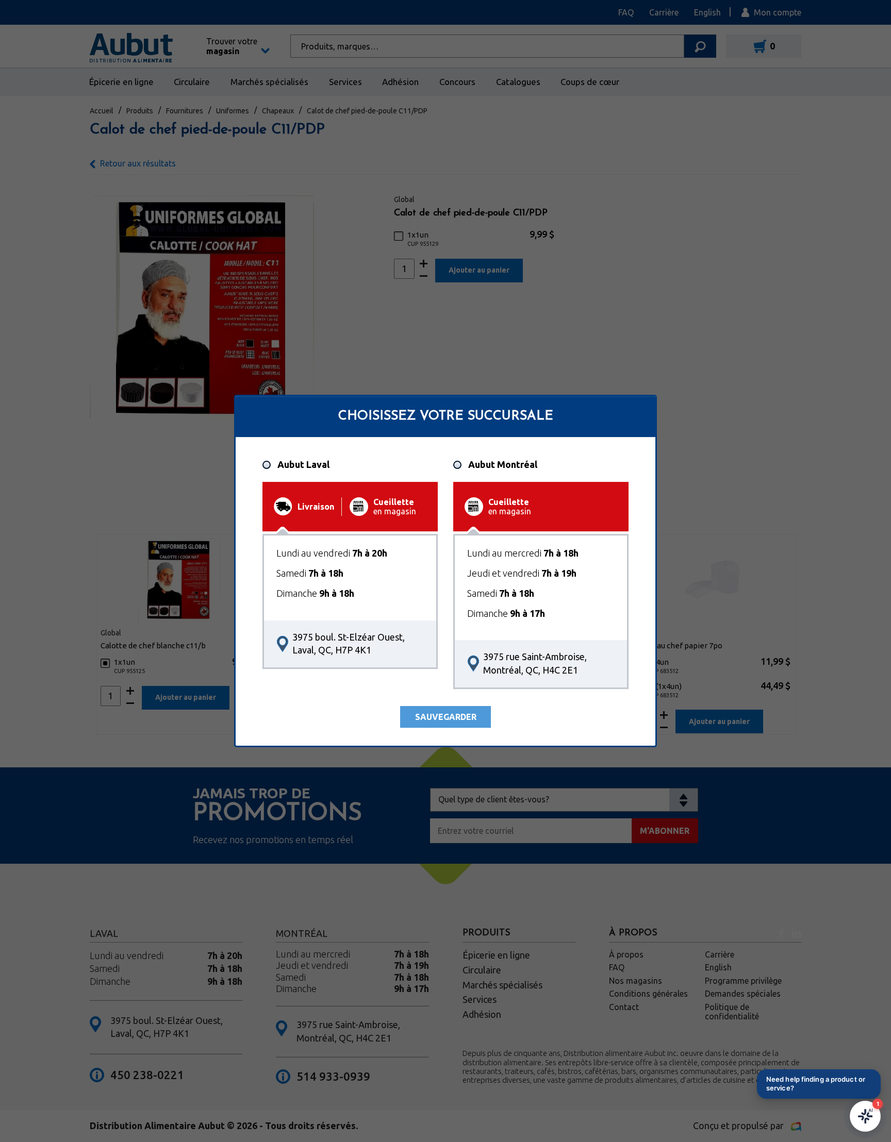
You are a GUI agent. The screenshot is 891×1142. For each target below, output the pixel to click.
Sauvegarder (445, 716)
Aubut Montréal (502, 465)
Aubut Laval (303, 465)
